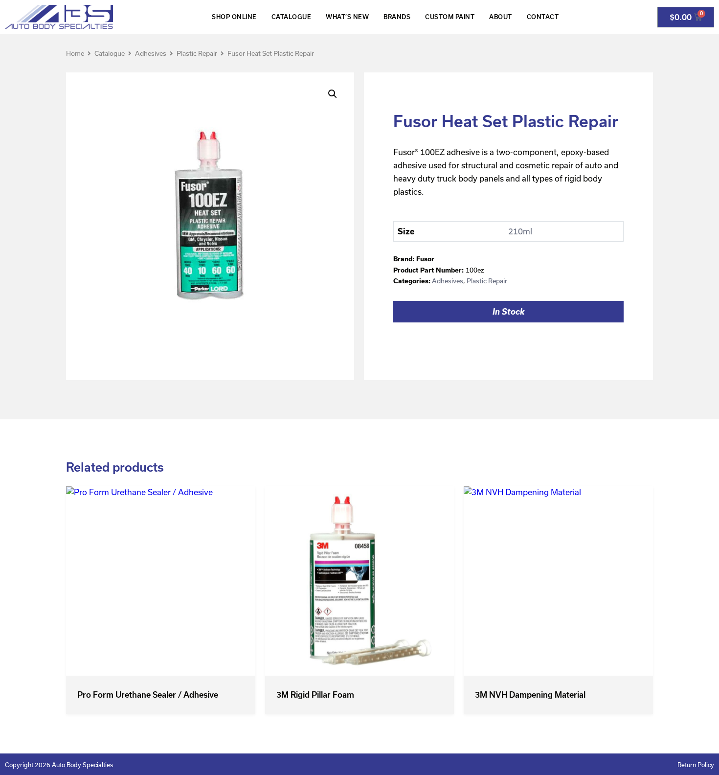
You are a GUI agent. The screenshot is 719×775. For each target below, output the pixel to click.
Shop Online (234, 17)
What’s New (347, 17)
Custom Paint (449, 17)
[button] (332, 94)
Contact (543, 17)
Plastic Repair (197, 53)
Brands (396, 17)
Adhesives (150, 53)
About (500, 17)
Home (75, 53)
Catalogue (291, 17)
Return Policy (695, 765)
